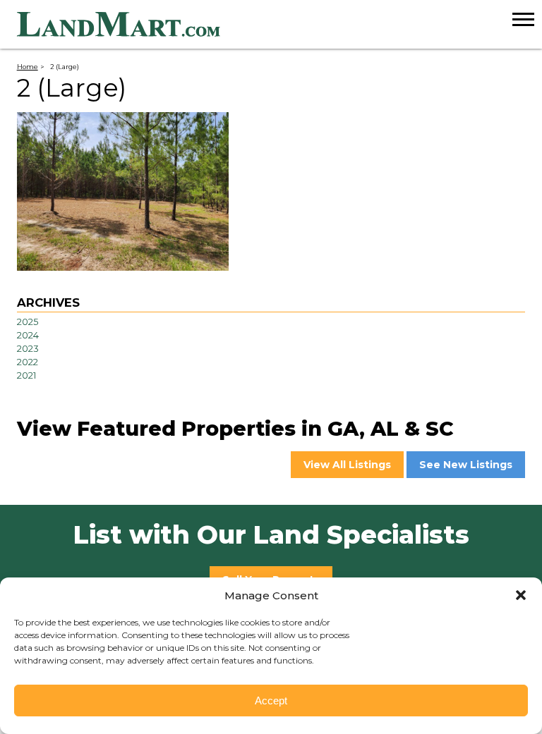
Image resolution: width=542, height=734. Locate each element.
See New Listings (465, 464)
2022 (27, 362)
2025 (27, 322)
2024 (28, 335)
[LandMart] (279, 24)
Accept (271, 701)
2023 (28, 348)
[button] (521, 595)
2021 (26, 375)
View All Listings (347, 464)
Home (27, 67)
